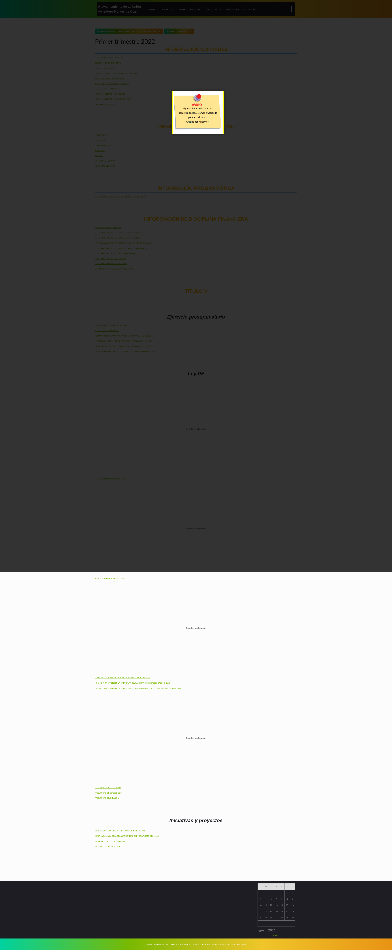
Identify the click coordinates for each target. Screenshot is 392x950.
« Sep (275, 935)
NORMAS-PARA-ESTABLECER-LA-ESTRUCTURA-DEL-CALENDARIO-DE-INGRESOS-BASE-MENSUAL (132, 683)
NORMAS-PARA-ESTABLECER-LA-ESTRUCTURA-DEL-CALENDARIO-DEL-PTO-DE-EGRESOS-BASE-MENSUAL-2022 (138, 688)
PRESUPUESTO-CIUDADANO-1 (107, 798)
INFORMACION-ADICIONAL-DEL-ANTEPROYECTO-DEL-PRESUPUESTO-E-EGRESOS (127, 836)
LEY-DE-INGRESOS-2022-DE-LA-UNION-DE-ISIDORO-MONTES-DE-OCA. (122, 678)
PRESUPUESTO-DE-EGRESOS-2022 (108, 788)
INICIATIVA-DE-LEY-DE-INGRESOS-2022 (110, 841)
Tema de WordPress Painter (157, 944)
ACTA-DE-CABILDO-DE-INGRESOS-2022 (110, 578)
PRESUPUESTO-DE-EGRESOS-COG (108, 793)
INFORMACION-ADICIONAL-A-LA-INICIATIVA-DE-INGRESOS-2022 (120, 831)
